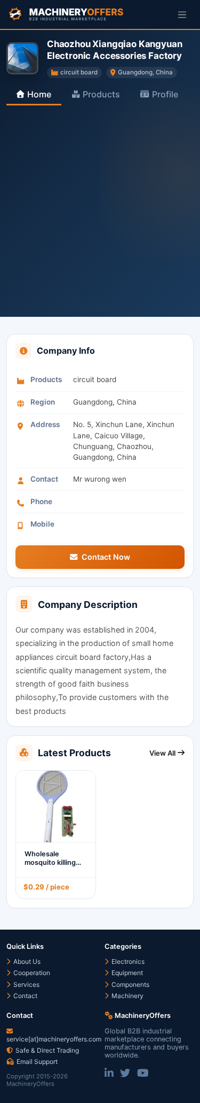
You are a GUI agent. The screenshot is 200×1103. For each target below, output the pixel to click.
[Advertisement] (100, 211)
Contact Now (106, 556)
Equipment (126, 973)
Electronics (127, 961)
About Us (26, 961)
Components (129, 984)
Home (39, 94)
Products (101, 94)
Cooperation (31, 973)
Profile (165, 94)
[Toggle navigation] (182, 14)
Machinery (126, 996)
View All (162, 753)
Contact (24, 996)
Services (25, 984)
